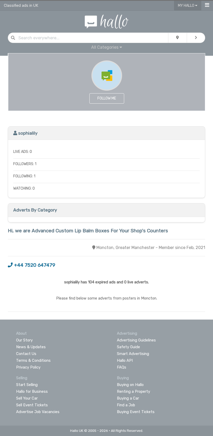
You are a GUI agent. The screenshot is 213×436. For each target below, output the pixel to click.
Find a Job (126, 405)
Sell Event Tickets (32, 405)
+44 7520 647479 (34, 265)
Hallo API (125, 360)
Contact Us (26, 353)
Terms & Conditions (33, 360)
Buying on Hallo (130, 384)
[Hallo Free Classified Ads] (107, 21)
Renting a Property (133, 391)
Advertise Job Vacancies (37, 411)
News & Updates (31, 347)
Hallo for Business (32, 391)
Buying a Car (128, 398)
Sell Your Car (27, 398)
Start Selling (27, 384)
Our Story (24, 340)
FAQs (121, 367)
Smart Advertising (133, 353)
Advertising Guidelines (136, 340)
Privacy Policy (28, 367)
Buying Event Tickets (136, 411)
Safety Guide (128, 347)
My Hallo (186, 5)
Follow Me (106, 98)
